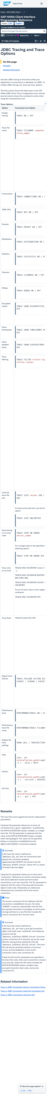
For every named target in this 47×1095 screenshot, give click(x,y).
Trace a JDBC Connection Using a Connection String (23, 987)
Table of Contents (10, 41)
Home (3, 12)
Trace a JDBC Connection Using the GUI (18, 995)
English (19, 23)
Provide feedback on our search (13, 27)
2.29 (7, 23)
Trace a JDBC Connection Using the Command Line (22, 991)
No (29, 1091)
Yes (23, 1091)
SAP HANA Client (13, 12)
